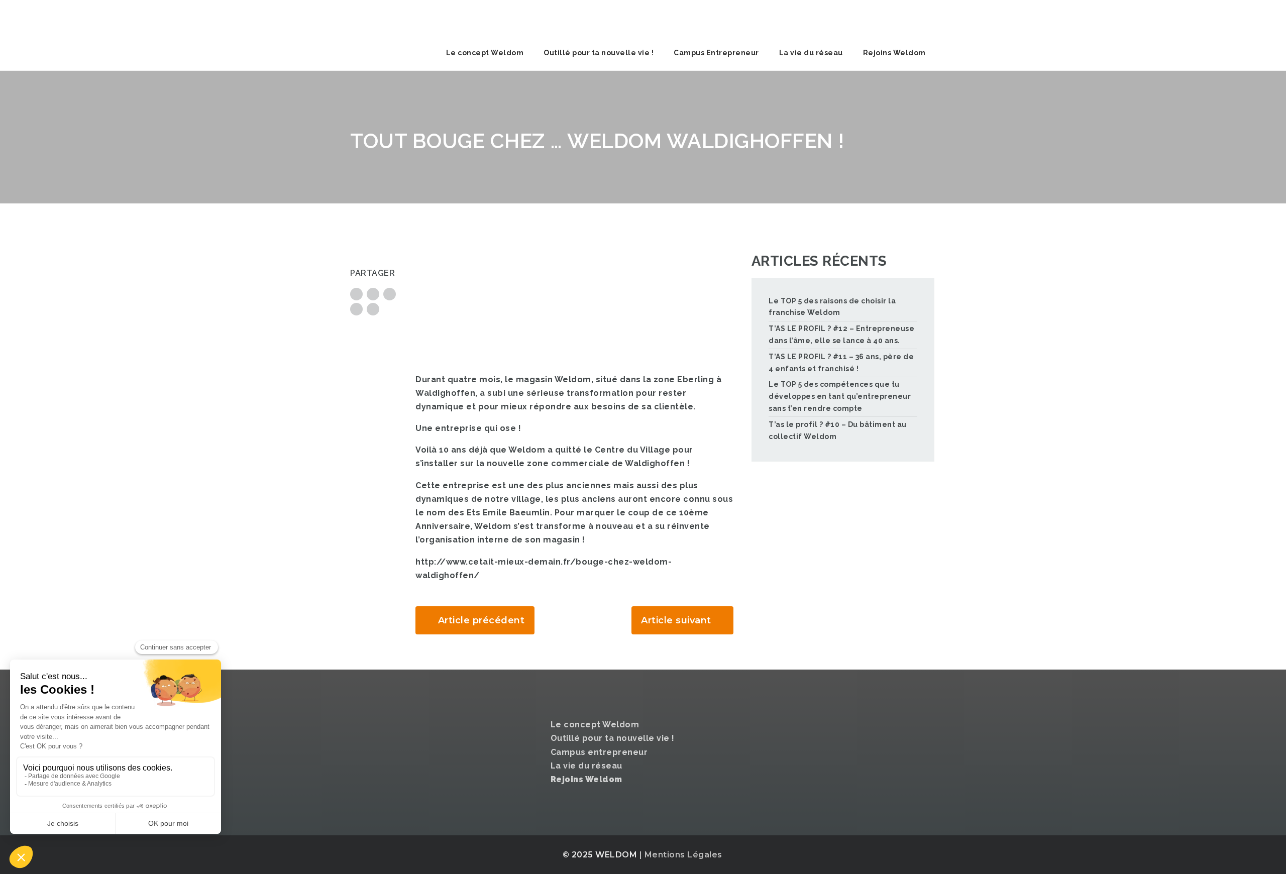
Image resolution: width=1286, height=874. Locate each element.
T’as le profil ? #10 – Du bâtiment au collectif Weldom (838, 430)
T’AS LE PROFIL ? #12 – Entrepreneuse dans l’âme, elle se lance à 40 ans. (841, 334)
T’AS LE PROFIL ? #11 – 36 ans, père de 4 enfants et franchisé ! (841, 363)
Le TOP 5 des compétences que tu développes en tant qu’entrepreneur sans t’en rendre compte (840, 396)
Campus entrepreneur (599, 752)
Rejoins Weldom (894, 53)
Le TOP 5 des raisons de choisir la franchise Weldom (832, 307)
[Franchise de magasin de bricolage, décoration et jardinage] (425, 17)
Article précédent (481, 620)
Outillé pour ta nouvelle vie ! (599, 53)
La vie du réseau (811, 53)
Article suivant (676, 620)
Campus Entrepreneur (716, 53)
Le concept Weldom (485, 53)
